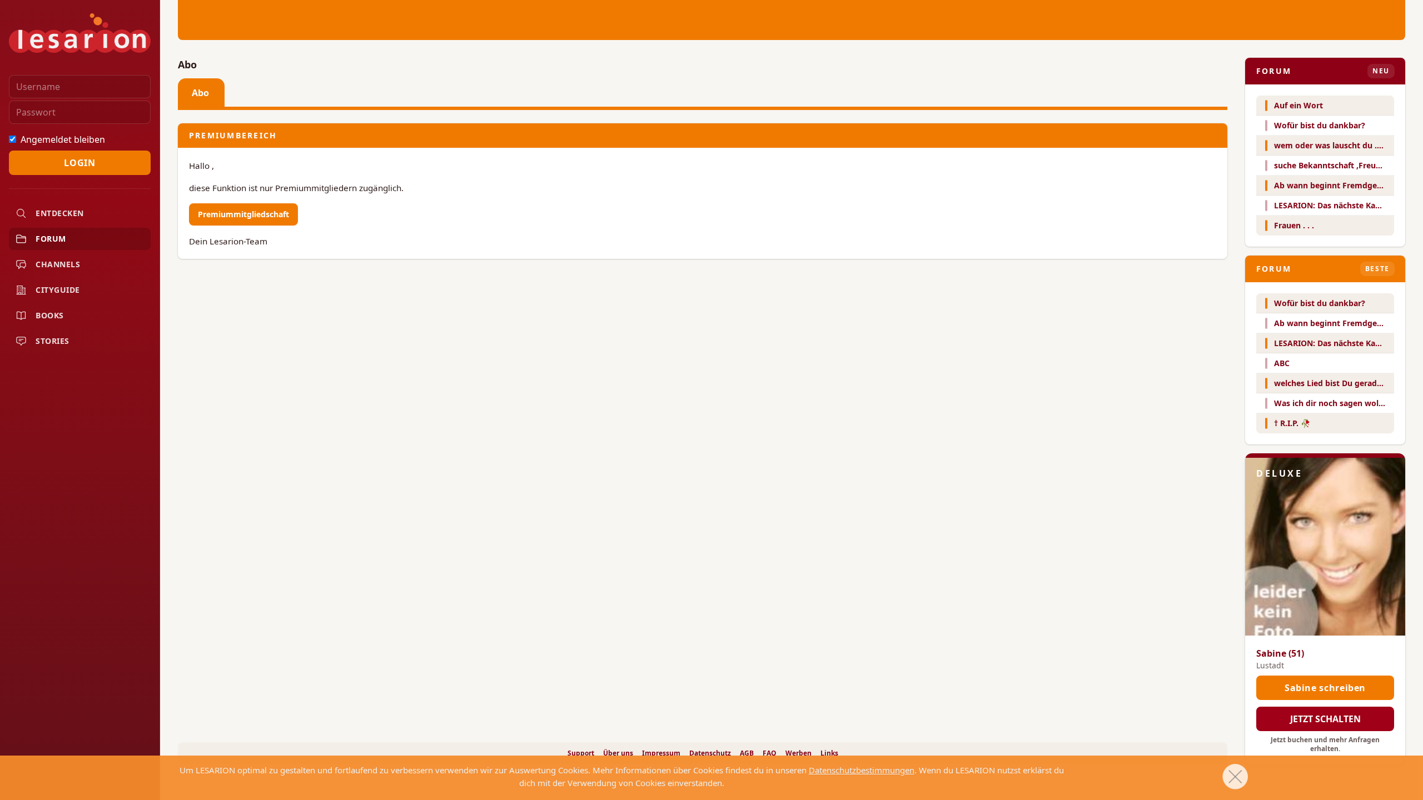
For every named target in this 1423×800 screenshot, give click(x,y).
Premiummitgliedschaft (243, 214)
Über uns (618, 753)
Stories (52, 341)
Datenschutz (710, 753)
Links (829, 753)
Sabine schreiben (1325, 688)
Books (50, 315)
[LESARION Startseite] (80, 33)
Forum (51, 238)
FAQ (770, 753)
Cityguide (58, 289)
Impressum (661, 753)
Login (79, 163)
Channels (58, 264)
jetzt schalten (1325, 719)
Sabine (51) (1280, 653)
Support (581, 753)
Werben (798, 753)
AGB (747, 753)
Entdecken (60, 213)
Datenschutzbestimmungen (861, 770)
